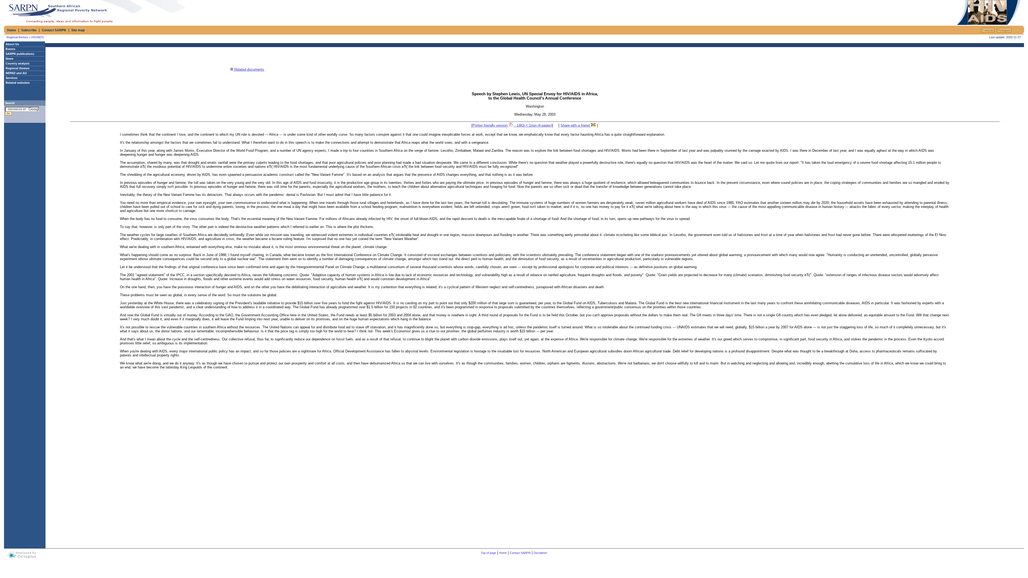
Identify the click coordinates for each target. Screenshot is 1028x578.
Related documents (248, 69)
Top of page (488, 552)
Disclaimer (540, 552)
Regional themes (17, 37)
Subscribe (29, 30)
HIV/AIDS (37, 37)
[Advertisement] (893, 13)
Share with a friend (576, 125)
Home (11, 30)
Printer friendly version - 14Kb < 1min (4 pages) (512, 125)
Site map (78, 30)
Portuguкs (1004, 30)
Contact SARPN (54, 30)
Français (987, 30)
